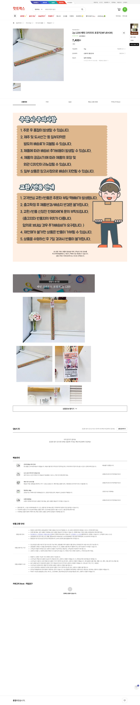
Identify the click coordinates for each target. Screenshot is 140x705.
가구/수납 (28, 23)
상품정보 (24, 102)
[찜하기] (124, 700)
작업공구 (49, 23)
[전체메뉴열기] (15, 16)
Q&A (70, 102)
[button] (124, 33)
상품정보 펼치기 (68, 408)
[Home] (13, 23)
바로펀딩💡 (80, 16)
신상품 (65, 16)
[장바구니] (119, 9)
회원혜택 (106, 2)
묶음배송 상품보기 (103, 60)
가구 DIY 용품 (39, 23)
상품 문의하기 (122, 429)
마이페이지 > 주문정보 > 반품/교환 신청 (41, 534)
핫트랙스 (37, 9)
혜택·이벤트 (133, 37)
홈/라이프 (19, 23)
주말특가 (51, 16)
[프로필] (125, 9)
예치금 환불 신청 (134, 44)
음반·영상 (32, 16)
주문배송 (113, 2)
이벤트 (72, 16)
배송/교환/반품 (93, 102)
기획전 (132, 40)
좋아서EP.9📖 (90, 16)
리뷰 (47, 102)
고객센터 (125, 2)
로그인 (101, 2)
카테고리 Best (115, 102)
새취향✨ (23, 16)
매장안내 (119, 2)
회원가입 (96, 2)
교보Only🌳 (102, 16)
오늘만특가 (41, 16)
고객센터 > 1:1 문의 (76, 534)
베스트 (58, 16)
